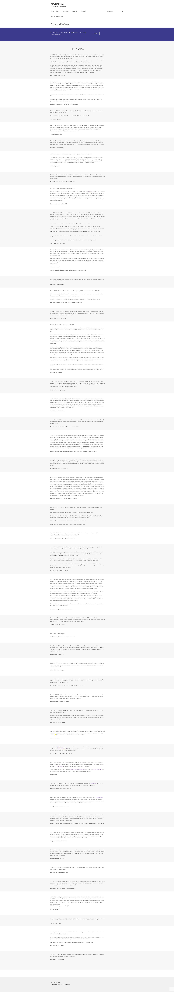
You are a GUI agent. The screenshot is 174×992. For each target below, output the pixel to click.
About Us (75, 11)
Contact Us (83, 11)
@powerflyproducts (62, 748)
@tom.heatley (60, 766)
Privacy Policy (54, 984)
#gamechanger (73, 769)
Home (52, 11)
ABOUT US (96, 33)
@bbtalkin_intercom (96, 769)
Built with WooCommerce (64, 984)
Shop (57, 11)
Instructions (65, 11)
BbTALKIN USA (57, 4)
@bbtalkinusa (91, 191)
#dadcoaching (81, 769)
